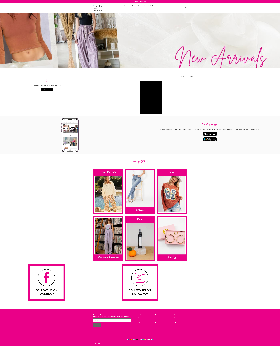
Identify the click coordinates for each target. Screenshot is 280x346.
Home (124, 5)
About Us (157, 317)
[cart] (185, 7)
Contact (151, 5)
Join (97, 324)
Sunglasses (138, 322)
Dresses (138, 320)
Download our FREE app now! (140, 1)
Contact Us (158, 320)
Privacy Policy (97, 343)
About (145, 5)
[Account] (181, 7)
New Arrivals (132, 5)
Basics (137, 324)
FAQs (175, 322)
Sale (139, 5)
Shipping (176, 317)
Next (191, 76)
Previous (182, 76)
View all (151, 97)
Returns (157, 322)
